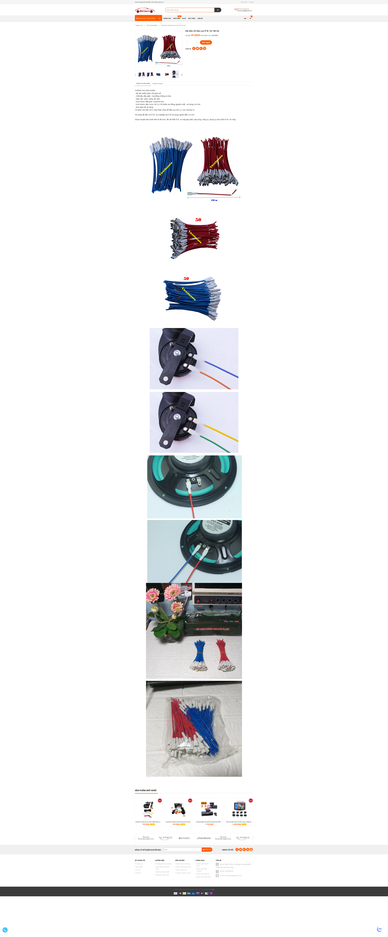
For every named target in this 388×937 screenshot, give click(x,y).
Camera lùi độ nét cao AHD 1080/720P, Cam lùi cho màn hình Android (156, 822)
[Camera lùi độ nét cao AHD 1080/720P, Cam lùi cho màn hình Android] (148, 809)
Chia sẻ (188, 49)
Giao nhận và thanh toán (162, 868)
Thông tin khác (157, 83)
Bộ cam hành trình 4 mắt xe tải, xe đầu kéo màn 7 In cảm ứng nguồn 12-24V (249, 822)
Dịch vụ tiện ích (181, 870)
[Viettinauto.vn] (145, 10)
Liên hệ (138, 873)
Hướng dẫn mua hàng (163, 864)
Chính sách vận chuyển (202, 870)
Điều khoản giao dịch (183, 867)
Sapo (213, 889)
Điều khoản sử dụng (183, 864)
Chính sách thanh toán (203, 865)
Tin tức (138, 870)
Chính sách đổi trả (203, 874)
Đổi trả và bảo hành (162, 872)
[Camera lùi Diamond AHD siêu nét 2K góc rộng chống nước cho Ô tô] (179, 809)
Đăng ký (251, 2)
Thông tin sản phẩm (143, 83)
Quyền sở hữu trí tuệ (183, 873)
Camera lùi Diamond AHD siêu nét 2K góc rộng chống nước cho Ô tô (186, 822)
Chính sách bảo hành (204, 877)
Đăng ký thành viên (162, 875)
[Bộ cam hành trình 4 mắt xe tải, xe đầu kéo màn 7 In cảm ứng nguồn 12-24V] (239, 809)
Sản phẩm (139, 867)
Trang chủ (139, 864)
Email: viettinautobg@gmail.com (231, 876)
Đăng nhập (244, 2)
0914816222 (229, 871)
